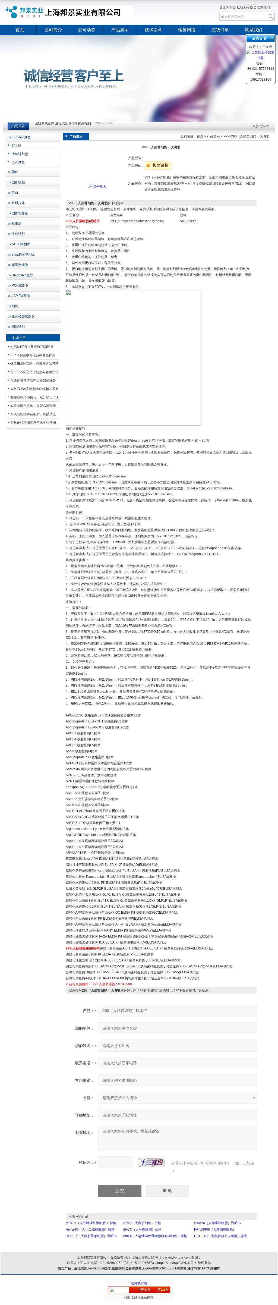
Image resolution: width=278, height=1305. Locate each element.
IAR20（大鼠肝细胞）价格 (141, 1223)
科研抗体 (18, 203)
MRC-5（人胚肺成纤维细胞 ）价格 (91, 1223)
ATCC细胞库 (21, 244)
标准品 (16, 223)
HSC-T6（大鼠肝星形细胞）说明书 (91, 1236)
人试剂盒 (18, 162)
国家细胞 (18, 182)
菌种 (15, 172)
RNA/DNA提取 (22, 275)
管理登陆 (204, 1263)
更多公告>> (260, 126)
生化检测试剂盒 (23, 316)
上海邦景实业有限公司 (69, 12)
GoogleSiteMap (166, 1263)
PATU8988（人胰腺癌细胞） (215, 1229)
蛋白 (15, 192)
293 (95, 984)
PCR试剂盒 (20, 285)
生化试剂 (18, 234)
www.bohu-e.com (178, 1257)
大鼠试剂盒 (20, 154)
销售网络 (186, 29)
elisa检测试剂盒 (23, 254)
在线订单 (220, 29)
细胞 (15, 306)
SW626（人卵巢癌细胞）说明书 (217, 1223)
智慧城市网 (139, 1283)
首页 (19, 29)
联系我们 (263, 8)
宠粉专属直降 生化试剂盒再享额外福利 (63, 126)
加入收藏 (246, 8)
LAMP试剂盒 (21, 296)
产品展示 (120, 29)
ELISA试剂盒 (21, 137)
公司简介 (53, 29)
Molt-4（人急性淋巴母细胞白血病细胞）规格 (154, 1236)
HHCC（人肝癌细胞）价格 (142, 1229)
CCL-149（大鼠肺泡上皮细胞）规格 (220, 1236)
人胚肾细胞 (107, 984)
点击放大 (99, 186)
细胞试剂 (18, 327)
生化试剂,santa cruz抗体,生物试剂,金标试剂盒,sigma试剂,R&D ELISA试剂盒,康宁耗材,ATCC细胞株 (147, 1268)
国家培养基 (20, 213)
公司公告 (18, 126)
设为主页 (229, 8)
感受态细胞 (20, 265)
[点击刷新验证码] (151, 1162)
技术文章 (153, 29)
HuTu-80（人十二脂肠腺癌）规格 (90, 1229)
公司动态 (86, 29)
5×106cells (124, 984)
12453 (16, 146)
